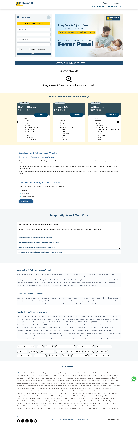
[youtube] (35, 421)
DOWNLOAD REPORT (99, 6)
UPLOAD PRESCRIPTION (115, 6)
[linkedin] (27, 421)
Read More (24, 201)
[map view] (49, 17)
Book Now (41, 114)
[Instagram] (31, 421)
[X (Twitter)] (22, 421)
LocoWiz (118, 419)
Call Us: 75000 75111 (113, 3)
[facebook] (18, 421)
